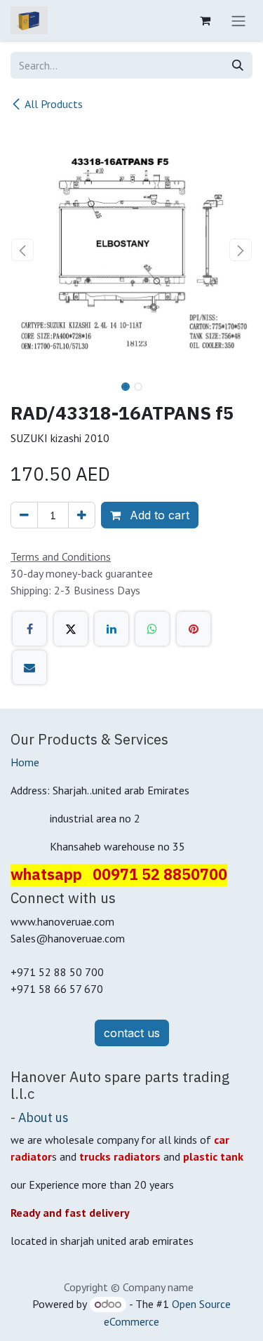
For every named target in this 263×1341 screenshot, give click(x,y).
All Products (54, 104)
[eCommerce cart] (205, 20)
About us (43, 1117)
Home (25, 762)
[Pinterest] (193, 629)
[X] (71, 629)
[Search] (237, 65)
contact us (132, 1033)
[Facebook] (29, 629)
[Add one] (81, 515)
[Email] (29, 667)
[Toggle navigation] (238, 20)
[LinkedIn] (111, 629)
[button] (23, 250)
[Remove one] (24, 515)
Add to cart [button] (157, 515)
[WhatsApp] (152, 629)
